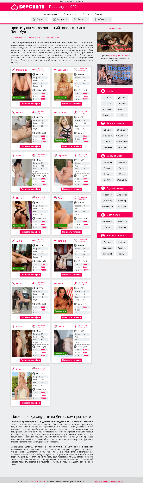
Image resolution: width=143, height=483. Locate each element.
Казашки (122, 253)
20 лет (107, 174)
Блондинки (107, 221)
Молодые (122, 162)
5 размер (122, 200)
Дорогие (122, 109)
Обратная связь (103, 481)
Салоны (98, 14)
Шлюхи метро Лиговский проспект (43, 37)
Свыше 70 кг (122, 135)
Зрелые (107, 168)
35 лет (107, 179)
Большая (122, 206)
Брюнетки (122, 221)
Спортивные (122, 141)
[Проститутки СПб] (27, 7)
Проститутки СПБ (37, 481)
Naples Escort (115, 28)
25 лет (122, 174)
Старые (122, 168)
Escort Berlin (117, 481)
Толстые (122, 147)
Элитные (107, 115)
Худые (107, 141)
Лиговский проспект (40, 70)
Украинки (107, 248)
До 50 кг (107, 130)
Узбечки (122, 242)
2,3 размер (122, 194)
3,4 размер (107, 200)
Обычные (107, 147)
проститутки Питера (118, 55)
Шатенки (122, 227)
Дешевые (107, 109)
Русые (107, 227)
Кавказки (107, 253)
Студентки (107, 162)
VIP (122, 115)
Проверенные (70, 14)
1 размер (107, 194)
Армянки (122, 248)
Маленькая (107, 206)
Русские (107, 242)
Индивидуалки (50, 14)
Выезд (85, 14)
